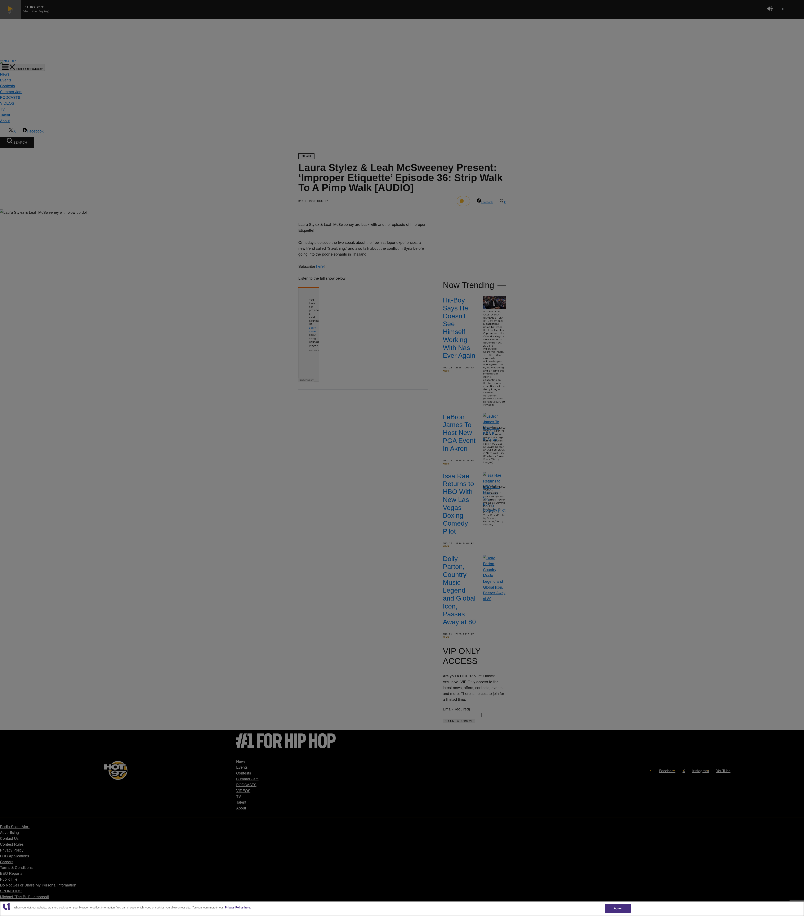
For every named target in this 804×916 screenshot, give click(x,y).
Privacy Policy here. (238, 907)
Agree (618, 908)
